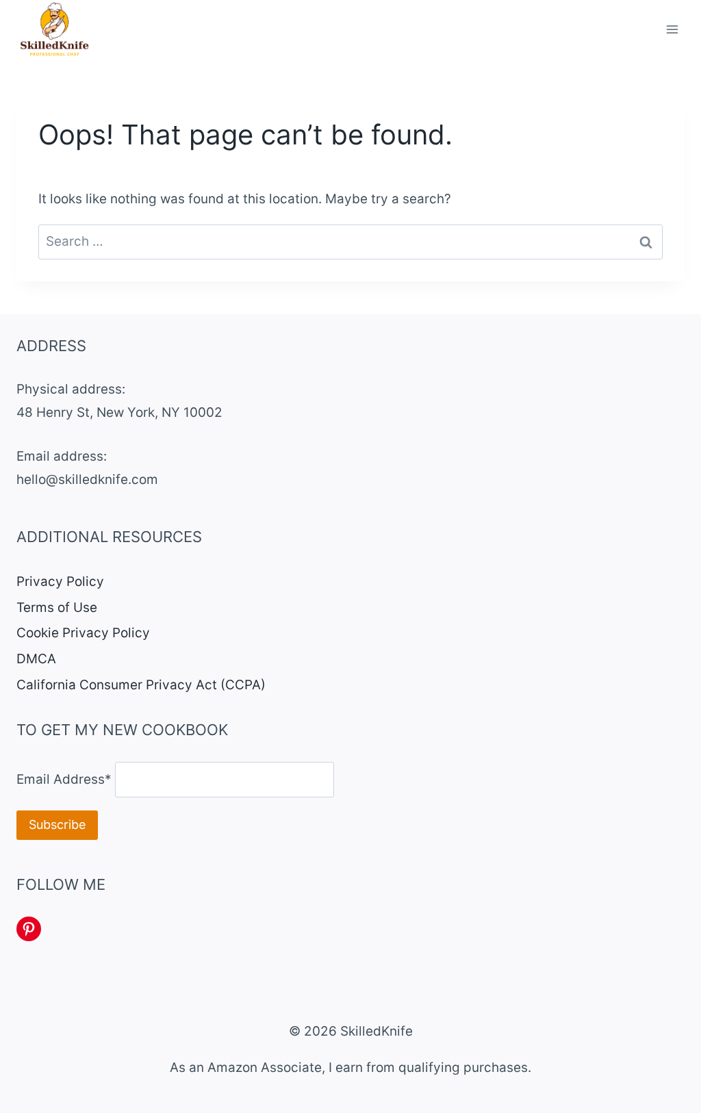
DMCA (36, 659)
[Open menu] (672, 29)
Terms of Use (56, 607)
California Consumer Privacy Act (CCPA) (141, 685)
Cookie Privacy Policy (83, 633)
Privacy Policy (60, 581)
